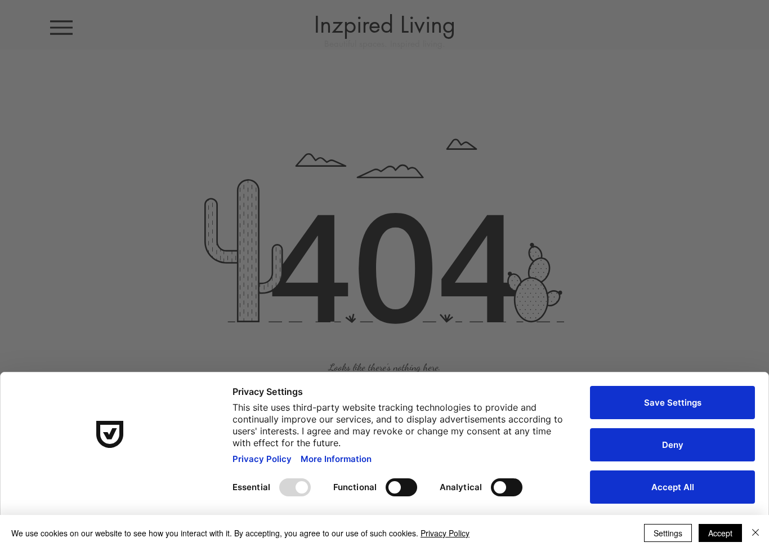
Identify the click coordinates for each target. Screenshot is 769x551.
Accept (720, 533)
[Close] (755, 533)
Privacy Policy (445, 533)
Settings (668, 533)
